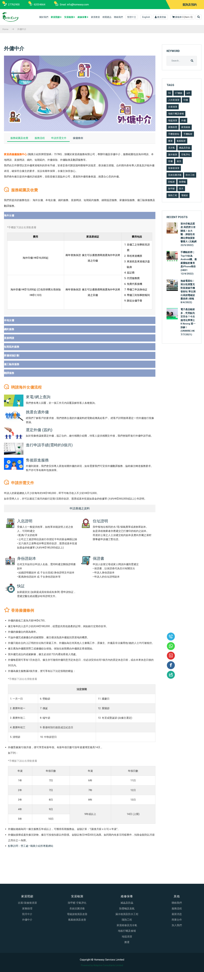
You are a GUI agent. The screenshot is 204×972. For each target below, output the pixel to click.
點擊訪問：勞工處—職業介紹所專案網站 (30, 845)
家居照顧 (55, 17)
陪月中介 (27, 914)
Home (5, 29)
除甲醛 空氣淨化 (77, 902)
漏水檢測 (172, 154)
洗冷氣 (171, 147)
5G (169, 93)
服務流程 (40, 138)
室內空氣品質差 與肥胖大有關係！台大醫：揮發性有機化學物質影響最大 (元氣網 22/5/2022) (189, 234)
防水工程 (190, 175)
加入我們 (177, 925)
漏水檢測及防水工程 (126, 914)
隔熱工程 (172, 195)
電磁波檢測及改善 (77, 914)
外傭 (183, 120)
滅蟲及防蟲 (184, 147)
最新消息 (177, 914)
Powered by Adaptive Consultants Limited (102, 965)
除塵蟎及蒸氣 (127, 908)
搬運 (170, 141)
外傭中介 (27, 919)
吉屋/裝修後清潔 (27, 902)
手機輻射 (187, 134)
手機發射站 (173, 134)
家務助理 (172, 127)
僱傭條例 (78, 138)
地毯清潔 (172, 120)
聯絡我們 (118, 17)
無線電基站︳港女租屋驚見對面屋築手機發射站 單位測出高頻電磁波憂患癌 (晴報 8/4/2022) (188, 291)
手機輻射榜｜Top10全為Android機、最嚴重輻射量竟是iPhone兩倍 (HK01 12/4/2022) (189, 263)
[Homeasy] (10, 17)
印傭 (185, 100)
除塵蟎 (182, 181)
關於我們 (43, 17)
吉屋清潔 (172, 106)
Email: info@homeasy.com (74, 4)
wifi (188, 93)
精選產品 (106, 17)
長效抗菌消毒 (175, 175)
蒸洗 (179, 161)
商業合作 (177, 919)
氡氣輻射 (181, 141)
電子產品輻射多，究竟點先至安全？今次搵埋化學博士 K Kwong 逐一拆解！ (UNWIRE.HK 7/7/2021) (188, 322)
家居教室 (95, 17)
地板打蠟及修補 (176, 113)
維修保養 (82, 17)
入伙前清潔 (173, 100)
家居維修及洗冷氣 (127, 925)
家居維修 (185, 127)
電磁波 (184, 195)
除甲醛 (171, 188)
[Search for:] (182, 61)
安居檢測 (68, 17)
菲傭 (170, 161)
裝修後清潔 (173, 168)
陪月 (181, 188)
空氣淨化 (185, 154)
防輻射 (171, 181)
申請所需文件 (58, 138)
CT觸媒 (178, 93)
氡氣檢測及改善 (77, 919)
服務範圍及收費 (19, 138)
